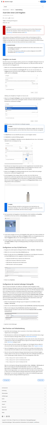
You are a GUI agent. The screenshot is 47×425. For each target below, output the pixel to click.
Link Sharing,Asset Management (11, 20)
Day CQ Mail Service (20, 52)
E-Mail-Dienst (10, 342)
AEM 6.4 (12, 9)
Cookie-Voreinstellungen (7, 422)
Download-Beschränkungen (31, 336)
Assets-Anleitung (18, 9)
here (26, 32)
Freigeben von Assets (38, 346)
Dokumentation (6, 9)
